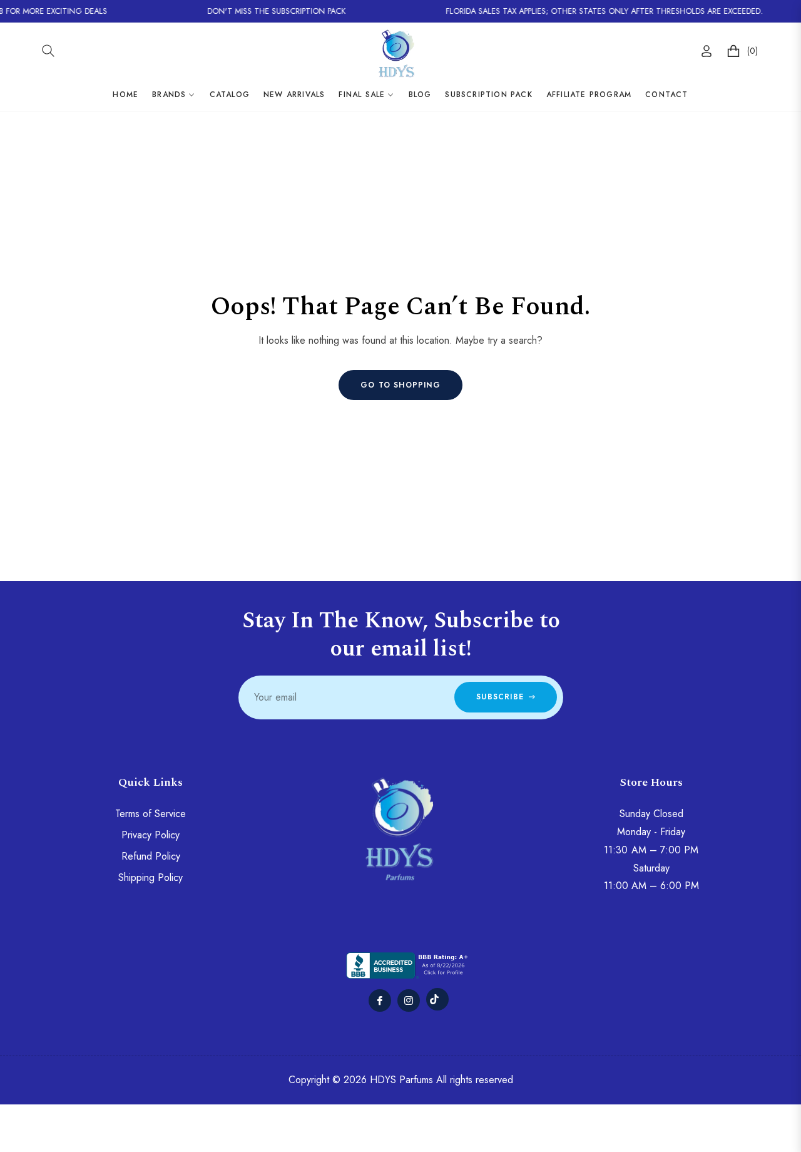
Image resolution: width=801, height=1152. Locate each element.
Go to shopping (400, 385)
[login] (706, 51)
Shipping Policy (150, 877)
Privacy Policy (150, 835)
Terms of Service (150, 813)
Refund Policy (150, 856)
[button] (48, 50)
